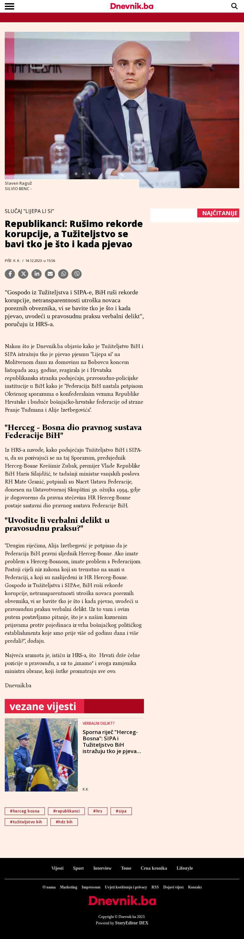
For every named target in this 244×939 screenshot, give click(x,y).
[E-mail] (50, 274)
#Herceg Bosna (25, 811)
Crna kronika (154, 868)
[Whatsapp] (63, 274)
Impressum (91, 887)
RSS (155, 887)
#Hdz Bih (64, 822)
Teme (126, 868)
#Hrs (97, 811)
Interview (102, 868)
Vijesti (57, 868)
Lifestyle (185, 868)
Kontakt (195, 887)
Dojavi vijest (173, 887)
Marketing (68, 887)
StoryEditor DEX (131, 923)
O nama (49, 887)
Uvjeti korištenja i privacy (126, 887)
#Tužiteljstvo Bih (26, 822)
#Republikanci (66, 811)
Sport (78, 868)
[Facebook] (10, 274)
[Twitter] (23, 274)
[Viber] (76, 274)
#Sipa (121, 811)
